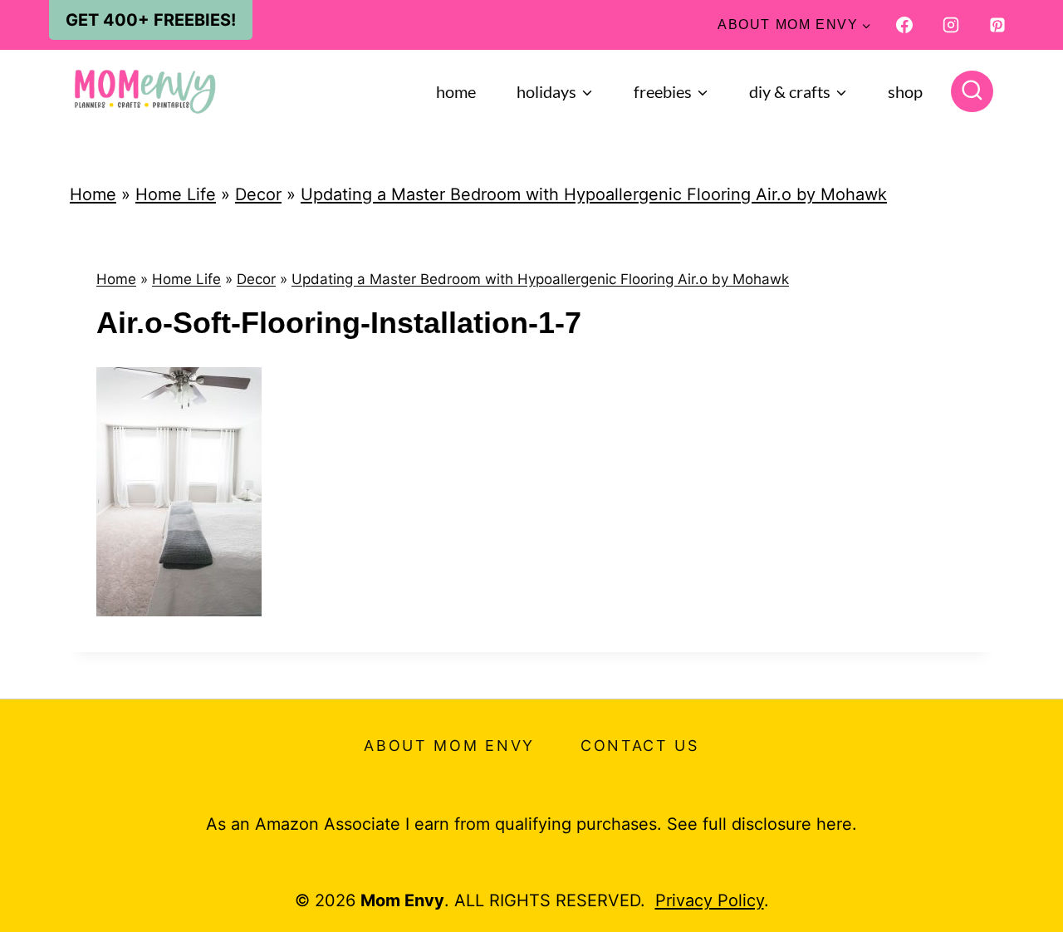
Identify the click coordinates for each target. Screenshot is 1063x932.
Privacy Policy (709, 900)
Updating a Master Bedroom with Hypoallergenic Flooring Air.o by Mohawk (594, 194)
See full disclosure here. (762, 824)
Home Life (175, 194)
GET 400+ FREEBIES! (151, 20)
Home (456, 91)
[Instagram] (950, 25)
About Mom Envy (449, 745)
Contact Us (639, 745)
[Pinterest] (997, 25)
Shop (905, 91)
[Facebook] (904, 25)
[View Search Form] (972, 92)
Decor (258, 194)
